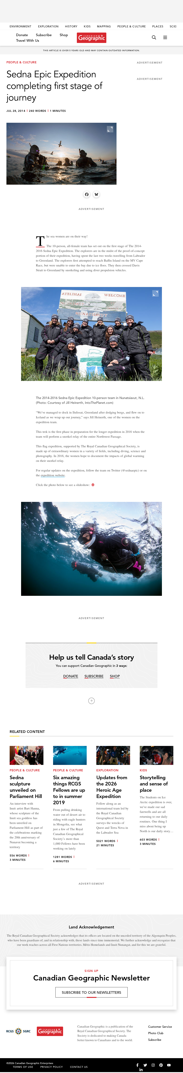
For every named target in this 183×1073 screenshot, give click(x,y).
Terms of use (23, 1067)
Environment (21, 26)
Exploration (48, 26)
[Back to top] (91, 701)
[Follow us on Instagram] (153, 1065)
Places (157, 26)
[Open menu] (165, 38)
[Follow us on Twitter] (145, 1065)
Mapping (104, 26)
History (71, 26)
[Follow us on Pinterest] (161, 1065)
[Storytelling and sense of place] (157, 807)
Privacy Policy (51, 1067)
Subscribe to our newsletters (91, 992)
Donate (22, 35)
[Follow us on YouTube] (169, 1065)
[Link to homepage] (91, 38)
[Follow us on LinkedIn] (141, 1070)
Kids (87, 26)
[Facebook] (86, 194)
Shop (64, 35)
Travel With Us (27, 40)
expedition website (53, 475)
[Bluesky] (96, 194)
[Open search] (154, 38)
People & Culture (131, 26)
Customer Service (160, 1027)
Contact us (79, 1067)
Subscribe (44, 35)
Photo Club (155, 1033)
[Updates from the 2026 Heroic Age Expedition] (113, 807)
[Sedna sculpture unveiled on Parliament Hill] (26, 807)
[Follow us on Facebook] (137, 1065)
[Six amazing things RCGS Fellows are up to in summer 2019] (70, 807)
